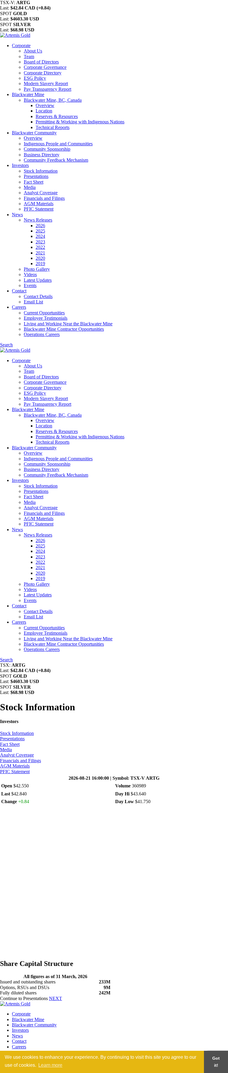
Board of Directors (41, 61)
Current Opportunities (44, 312)
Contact (19, 290)
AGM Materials (38, 203)
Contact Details (38, 296)
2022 (40, 247)
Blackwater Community (34, 132)
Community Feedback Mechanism (56, 160)
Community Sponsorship (47, 149)
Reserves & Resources (57, 116)
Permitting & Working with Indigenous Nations (80, 121)
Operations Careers (42, 334)
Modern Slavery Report (46, 83)
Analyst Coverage (41, 192)
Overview (45, 105)
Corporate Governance (45, 67)
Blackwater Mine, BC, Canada (53, 100)
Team (29, 56)
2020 (40, 258)
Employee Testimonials (45, 318)
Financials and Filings (44, 198)
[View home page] (15, 35)
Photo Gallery (37, 269)
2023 (40, 241)
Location (44, 110)
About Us (33, 50)
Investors (20, 165)
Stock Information (41, 170)
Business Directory (41, 154)
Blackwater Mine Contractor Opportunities (64, 329)
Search (6, 344)
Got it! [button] (216, 1062)
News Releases (38, 219)
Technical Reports (52, 127)
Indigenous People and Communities (58, 143)
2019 (40, 263)
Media (30, 187)
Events (30, 285)
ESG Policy (35, 78)
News (17, 214)
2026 (40, 225)
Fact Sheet (33, 181)
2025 (40, 230)
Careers (19, 307)
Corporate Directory (42, 72)
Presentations (36, 176)
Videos (30, 274)
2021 (40, 252)
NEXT (55, 998)
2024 (40, 236)
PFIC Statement (38, 208)
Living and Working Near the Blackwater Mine (68, 323)
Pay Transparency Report (47, 89)
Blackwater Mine (28, 94)
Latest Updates (38, 280)
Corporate (21, 45)
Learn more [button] (50, 1065)
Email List (33, 301)
